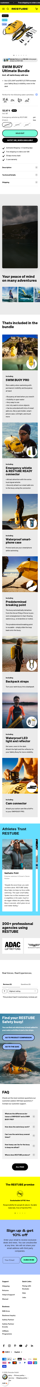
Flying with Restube (26, 1287)
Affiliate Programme (7, 1332)
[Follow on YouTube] (20, 1345)
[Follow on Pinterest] (15, 1345)
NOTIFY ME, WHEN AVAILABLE (20, 140)
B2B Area (6, 1311)
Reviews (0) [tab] (7, 984)
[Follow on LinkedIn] (32, 1345)
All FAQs (20, 1167)
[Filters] (4, 991)
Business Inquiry (9, 1315)
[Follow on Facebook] (3, 1345)
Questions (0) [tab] (26, 984)
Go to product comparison (18, 1037)
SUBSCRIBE (29, 1260)
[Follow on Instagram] (9, 1345)
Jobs (24, 1297)
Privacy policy (19, 1375)
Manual (5, 1299)
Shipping (6, 1286)
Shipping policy (21, 1378)
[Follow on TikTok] (26, 1345)
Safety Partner (8, 1319)
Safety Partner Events (8, 1325)
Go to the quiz (12, 1046)
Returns (5, 1290)
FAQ (24, 1293)
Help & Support (8, 1294)
